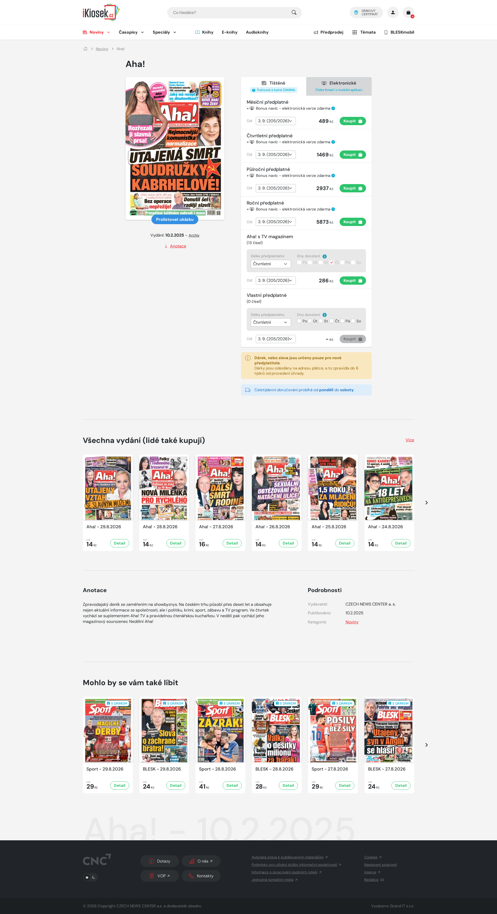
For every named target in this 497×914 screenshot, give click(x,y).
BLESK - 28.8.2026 (274, 769)
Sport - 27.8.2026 (330, 769)
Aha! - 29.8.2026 (103, 527)
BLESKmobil (402, 32)
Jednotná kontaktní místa (273, 879)
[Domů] (85, 49)
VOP (161, 876)
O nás (203, 861)
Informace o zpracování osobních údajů (284, 872)
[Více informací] (325, 256)
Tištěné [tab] (275, 86)
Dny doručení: (309, 256)
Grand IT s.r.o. (402, 906)
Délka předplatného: (268, 256)
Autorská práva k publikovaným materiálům (288, 857)
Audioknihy (257, 32)
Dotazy (163, 861)
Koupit (349, 121)
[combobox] (234, 12)
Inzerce (370, 872)
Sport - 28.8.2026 (217, 769)
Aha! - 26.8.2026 (272, 527)
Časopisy (128, 32)
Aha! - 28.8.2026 (160, 527)
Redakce (371, 879)
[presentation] (422, 503)
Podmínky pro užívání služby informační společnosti (294, 864)
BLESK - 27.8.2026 (387, 769)
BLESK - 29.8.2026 (162, 769)
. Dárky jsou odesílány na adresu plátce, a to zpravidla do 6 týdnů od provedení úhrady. (306, 365)
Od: (250, 120)
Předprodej (331, 32)
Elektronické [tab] (339, 86)
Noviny (97, 32)
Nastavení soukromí (380, 864)
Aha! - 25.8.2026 (329, 527)
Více (410, 440)
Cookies (370, 857)
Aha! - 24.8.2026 (385, 527)
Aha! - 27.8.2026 (216, 527)
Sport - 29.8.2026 (104, 769)
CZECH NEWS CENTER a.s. (139, 906)
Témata (368, 32)
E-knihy (230, 32)
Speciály (161, 32)
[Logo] (101, 12)
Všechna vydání (144, 440)
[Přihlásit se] (393, 12)
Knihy (208, 32)
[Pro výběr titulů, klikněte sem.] (294, 12)
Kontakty (205, 876)
